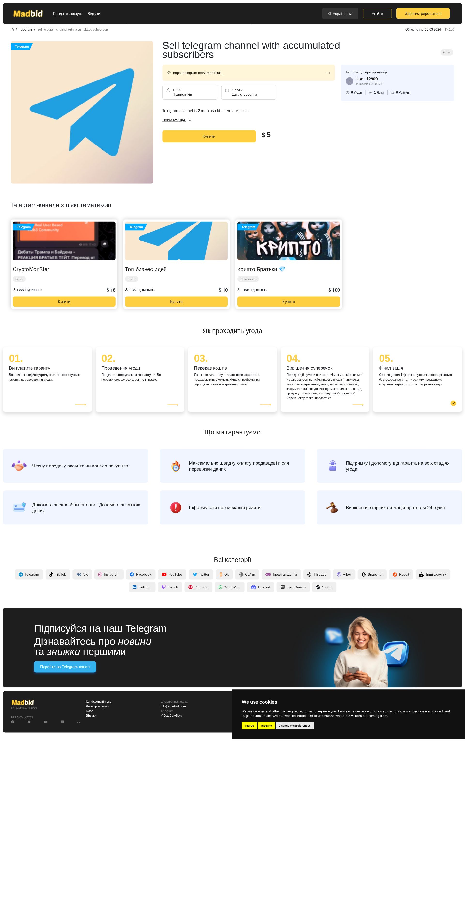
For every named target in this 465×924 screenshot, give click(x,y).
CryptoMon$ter (31, 269)
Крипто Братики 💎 (261, 269)
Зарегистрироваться (423, 13)
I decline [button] (266, 725)
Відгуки (93, 13)
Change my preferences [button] (294, 725)
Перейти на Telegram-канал (65, 667)
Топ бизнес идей (146, 269)
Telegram (25, 29)
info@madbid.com (173, 706)
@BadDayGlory (171, 715)
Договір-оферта (97, 706)
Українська (342, 13)
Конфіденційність (98, 701)
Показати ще (174, 120)
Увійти (377, 13)
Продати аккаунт (68, 13)
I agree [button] (249, 725)
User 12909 (367, 78)
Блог (89, 711)
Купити (209, 136)
